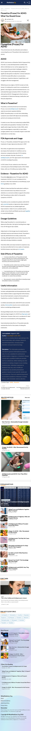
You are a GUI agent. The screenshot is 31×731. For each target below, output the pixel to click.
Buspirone (3, 617)
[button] (24, 2)
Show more (27, 397)
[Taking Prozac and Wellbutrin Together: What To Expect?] (4, 511)
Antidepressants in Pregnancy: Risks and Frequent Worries (19, 517)
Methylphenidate (5, 620)
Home (2, 8)
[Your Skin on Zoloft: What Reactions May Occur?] (4, 554)
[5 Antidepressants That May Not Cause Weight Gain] (4, 540)
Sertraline (21, 620)
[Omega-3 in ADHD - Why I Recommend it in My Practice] (4, 533)
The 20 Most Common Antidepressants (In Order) (14, 666)
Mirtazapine (14, 620)
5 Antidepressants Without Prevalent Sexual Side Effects (18, 524)
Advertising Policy (5, 703)
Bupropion (25, 314)
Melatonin (26, 617)
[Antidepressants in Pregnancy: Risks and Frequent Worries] (4, 518)
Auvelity (20, 615)
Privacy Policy (4, 705)
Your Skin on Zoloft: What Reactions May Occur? (18, 553)
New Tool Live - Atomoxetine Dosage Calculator (15, 422)
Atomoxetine (8, 305)
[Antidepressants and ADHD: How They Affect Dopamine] (4, 569)
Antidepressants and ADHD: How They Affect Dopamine (14, 474)
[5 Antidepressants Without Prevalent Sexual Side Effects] (4, 525)
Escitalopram (11, 617)
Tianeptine (3, 623)
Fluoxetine (7, 8)
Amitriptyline (4, 615)
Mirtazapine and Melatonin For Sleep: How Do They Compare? (18, 546)
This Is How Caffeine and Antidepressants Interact (14, 598)
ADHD (11, 382)
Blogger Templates (11, 727)
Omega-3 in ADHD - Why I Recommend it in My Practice (15, 448)
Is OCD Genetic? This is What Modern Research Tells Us (19, 633)
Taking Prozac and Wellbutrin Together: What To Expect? (18, 510)
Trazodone (11, 623)
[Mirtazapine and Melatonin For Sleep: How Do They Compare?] (4, 547)
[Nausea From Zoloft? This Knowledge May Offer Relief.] (4, 562)
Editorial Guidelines (5, 700)
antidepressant (14, 109)
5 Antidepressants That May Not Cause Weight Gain (18, 539)
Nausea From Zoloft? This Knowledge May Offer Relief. (18, 560)
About (2, 698)
